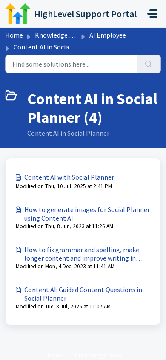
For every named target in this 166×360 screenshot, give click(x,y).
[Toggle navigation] (152, 13)
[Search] (149, 64)
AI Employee (107, 35)
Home (14, 35)
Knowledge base (59, 35)
